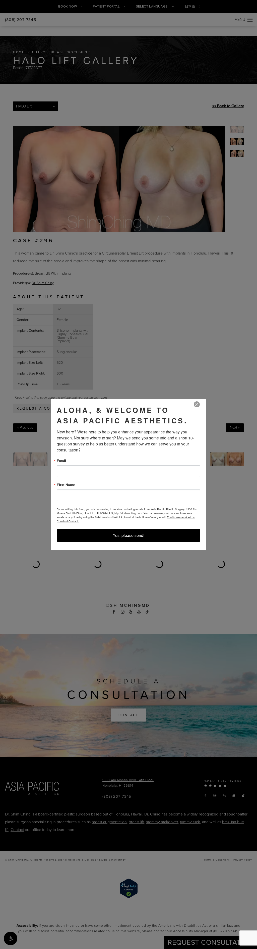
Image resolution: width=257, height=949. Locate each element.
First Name (66, 485)
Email (61, 460)
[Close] (197, 404)
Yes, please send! (128, 535)
